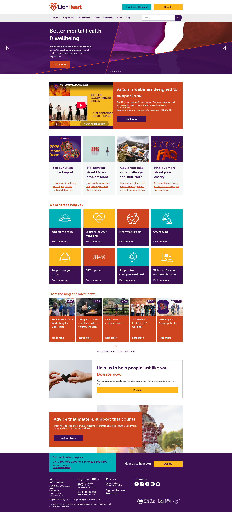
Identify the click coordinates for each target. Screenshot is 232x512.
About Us (55, 18)
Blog (128, 18)
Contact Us (54, 491)
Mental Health (84, 18)
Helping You (68, 18)
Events (97, 18)
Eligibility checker (56, 495)
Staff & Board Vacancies (59, 486)
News (119, 18)
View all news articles (106, 351)
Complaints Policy (114, 485)
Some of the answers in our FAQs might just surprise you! (166, 186)
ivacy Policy (113, 483)
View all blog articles (126, 351)
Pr (107, 483)
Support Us (108, 18)
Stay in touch (55, 493)
